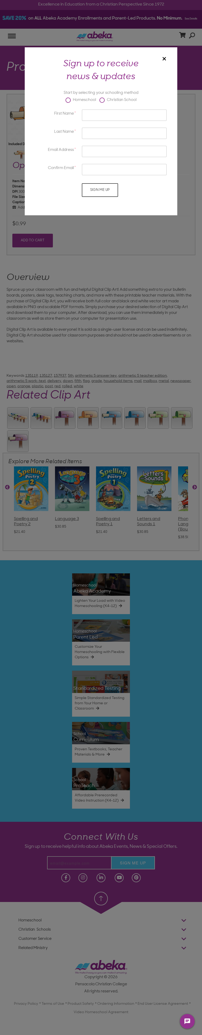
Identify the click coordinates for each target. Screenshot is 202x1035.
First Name (64, 114)
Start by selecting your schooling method (101, 93)
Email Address (61, 150)
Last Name (64, 132)
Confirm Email (61, 168)
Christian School (121, 100)
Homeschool (84, 100)
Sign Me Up (100, 190)
